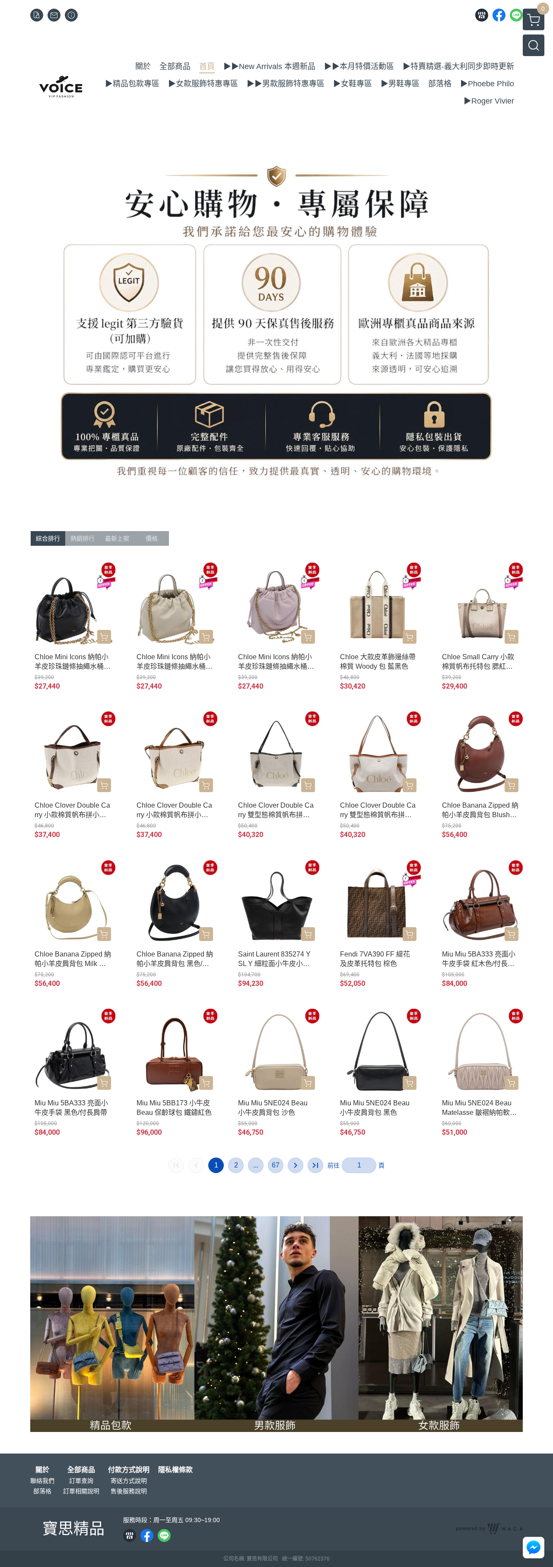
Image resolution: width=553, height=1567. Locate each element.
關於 (42, 1469)
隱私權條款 (175, 1469)
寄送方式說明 (129, 1481)
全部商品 (81, 1469)
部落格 (42, 1491)
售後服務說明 (129, 1491)
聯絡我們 (42, 1481)
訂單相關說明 (81, 1491)
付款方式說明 (128, 1469)
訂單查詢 (81, 1481)
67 (276, 1165)
